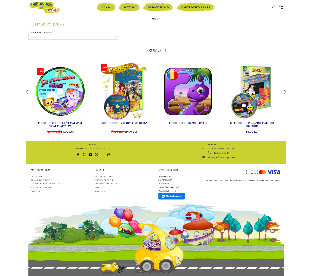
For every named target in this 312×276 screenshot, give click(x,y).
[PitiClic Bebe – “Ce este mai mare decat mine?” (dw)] (60, 91)
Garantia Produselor (106, 184)
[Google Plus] (102, 155)
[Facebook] (78, 155)
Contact (35, 191)
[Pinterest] (84, 155)
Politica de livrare (41, 187)
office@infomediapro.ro (220, 157)
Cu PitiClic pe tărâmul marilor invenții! (252, 124)
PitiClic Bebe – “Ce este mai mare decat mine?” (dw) (60, 124)
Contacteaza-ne (174, 196)
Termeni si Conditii (41, 180)
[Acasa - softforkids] (47, 7)
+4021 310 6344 (220, 152)
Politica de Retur (104, 180)
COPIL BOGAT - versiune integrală (124, 123)
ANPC (97, 187)
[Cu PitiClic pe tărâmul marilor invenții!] (252, 91)
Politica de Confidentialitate (47, 184)
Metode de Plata (103, 176)
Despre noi (36, 176)
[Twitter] (96, 155)
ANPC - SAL (100, 191)
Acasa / (156, 18)
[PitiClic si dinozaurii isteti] (188, 91)
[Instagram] (109, 155)
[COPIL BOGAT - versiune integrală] (124, 91)
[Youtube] (90, 155)
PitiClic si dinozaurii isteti (188, 123)
